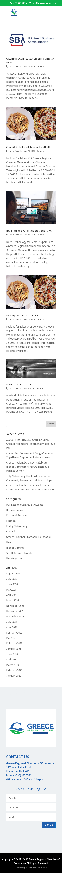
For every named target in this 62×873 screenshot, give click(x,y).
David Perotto (15, 66)
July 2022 (11, 622)
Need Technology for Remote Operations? (29, 230)
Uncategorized (14, 558)
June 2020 (12, 654)
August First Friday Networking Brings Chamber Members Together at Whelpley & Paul (30, 444)
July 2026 (11, 579)
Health (10, 542)
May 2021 (11, 638)
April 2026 (11, 595)
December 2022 (15, 616)
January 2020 (13, 675)
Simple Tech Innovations (37, 867)
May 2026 (11, 589)
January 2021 (13, 648)
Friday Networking (17, 526)
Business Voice (14, 510)
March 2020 (12, 665)
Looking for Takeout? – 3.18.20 (22, 315)
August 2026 (13, 573)
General (40, 66)
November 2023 (15, 611)
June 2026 (12, 584)
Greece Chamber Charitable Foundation (28, 537)
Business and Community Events (24, 504)
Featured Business (17, 515)
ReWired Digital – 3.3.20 (18, 384)
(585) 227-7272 (20, 3)
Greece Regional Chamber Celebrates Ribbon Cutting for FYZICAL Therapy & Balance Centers (27, 466)
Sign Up (49, 824)
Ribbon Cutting (15, 547)
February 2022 (14, 632)
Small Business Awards (19, 553)
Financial (11, 521)
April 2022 (11, 627)
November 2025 (15, 605)
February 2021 (14, 643)
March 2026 (12, 600)
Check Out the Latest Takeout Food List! (28, 147)
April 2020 (11, 659)
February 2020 (14, 670)
